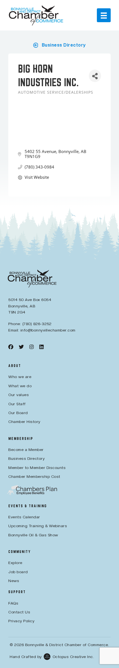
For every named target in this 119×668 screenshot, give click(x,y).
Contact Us (19, 612)
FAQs (13, 603)
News (13, 580)
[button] (59, 45)
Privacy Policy (21, 621)
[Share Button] (95, 76)
